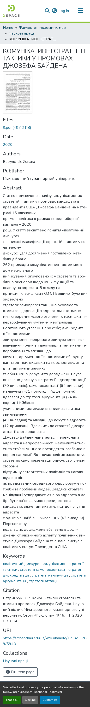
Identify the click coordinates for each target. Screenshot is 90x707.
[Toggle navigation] (80, 10)
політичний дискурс (21, 563)
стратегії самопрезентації (43, 569)
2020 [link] (7, 144)
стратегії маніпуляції (50, 575)
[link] (45, 127)
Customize (49, 700)
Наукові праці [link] (21, 33)
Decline (30, 700)
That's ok (12, 700)
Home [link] (8, 27)
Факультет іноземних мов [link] (42, 27)
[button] (11, 11)
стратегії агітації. (43, 581)
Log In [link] (64, 10)
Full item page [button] (22, 672)
